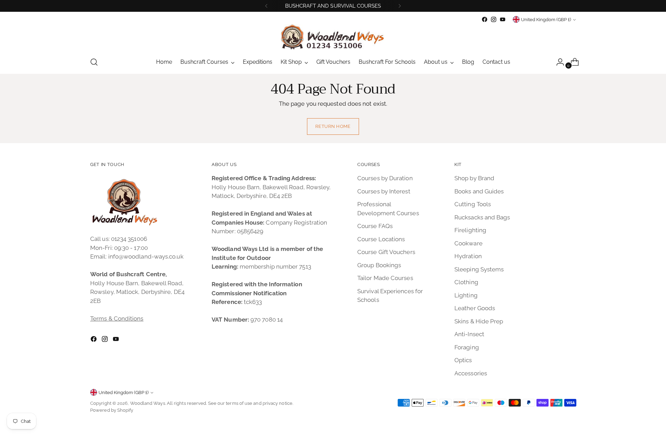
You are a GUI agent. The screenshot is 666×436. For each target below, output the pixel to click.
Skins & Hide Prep (478, 321)
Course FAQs (375, 226)
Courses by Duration (385, 178)
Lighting (466, 295)
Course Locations (381, 239)
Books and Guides (479, 191)
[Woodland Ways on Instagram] (493, 19)
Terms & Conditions (117, 318)
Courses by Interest (383, 191)
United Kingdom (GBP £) (546, 19)
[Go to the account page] (557, 62)
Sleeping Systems (479, 269)
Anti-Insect (469, 334)
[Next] (399, 6)
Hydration (468, 256)
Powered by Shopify (112, 410)
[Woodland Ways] (333, 37)
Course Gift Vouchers (386, 251)
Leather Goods (474, 308)
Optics (463, 360)
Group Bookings (379, 265)
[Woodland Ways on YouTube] (503, 19)
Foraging (466, 347)
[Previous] (266, 6)
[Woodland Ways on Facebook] (484, 19)
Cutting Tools (472, 204)
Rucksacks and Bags (482, 217)
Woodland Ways (147, 403)
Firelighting (470, 230)
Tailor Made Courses (385, 277)
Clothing (466, 282)
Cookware (468, 243)
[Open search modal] (94, 62)
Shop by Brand (474, 178)
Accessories (470, 373)
